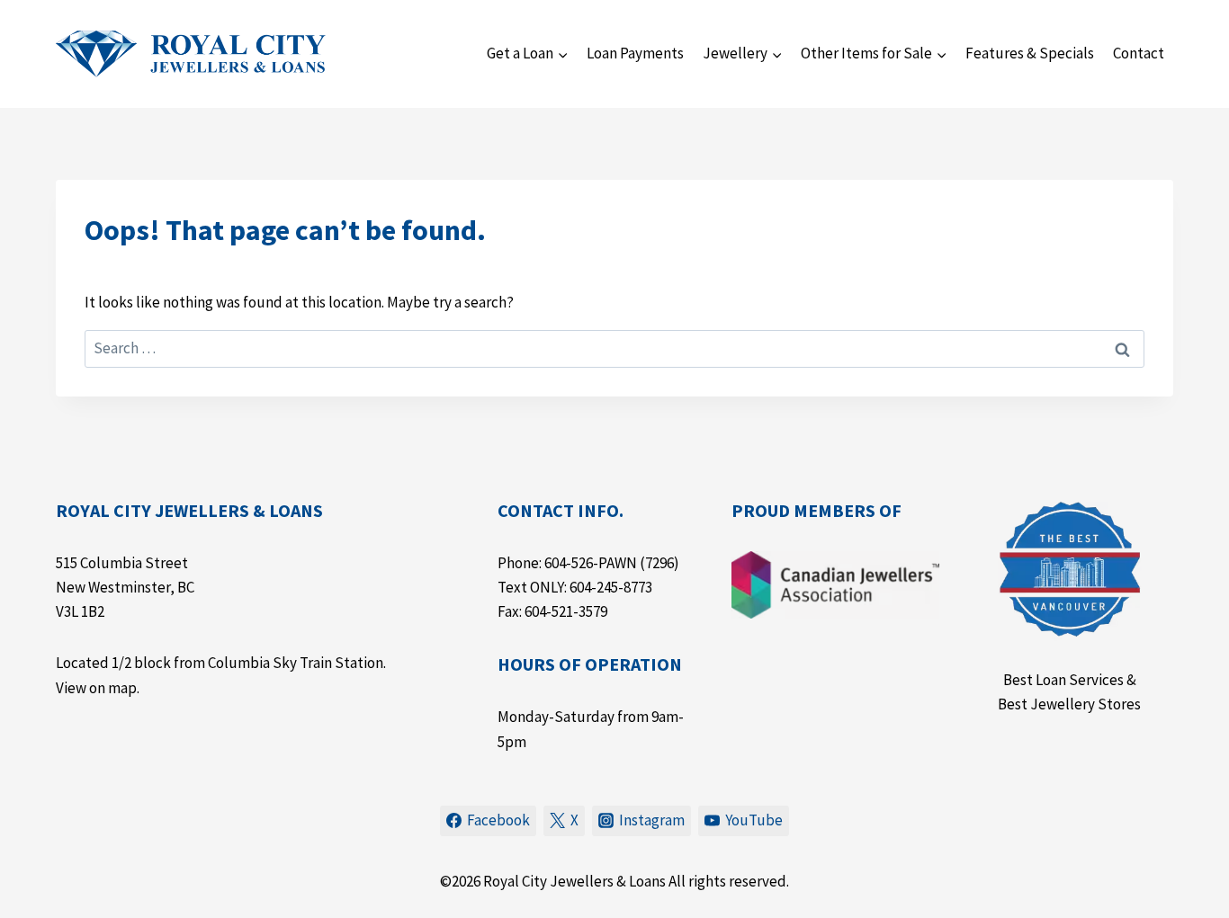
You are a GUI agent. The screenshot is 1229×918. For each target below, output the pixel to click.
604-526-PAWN (590, 563)
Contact (1138, 53)
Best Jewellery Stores (1069, 704)
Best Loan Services (1063, 680)
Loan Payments (635, 53)
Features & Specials (1029, 53)
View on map (96, 688)
